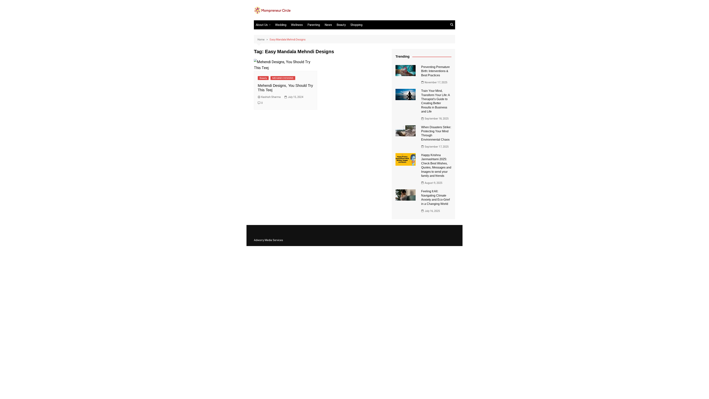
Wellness (297, 25)
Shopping (356, 25)
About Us (262, 25)
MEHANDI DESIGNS (282, 78)
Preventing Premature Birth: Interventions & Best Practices (435, 71)
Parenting (313, 25)
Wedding (280, 25)
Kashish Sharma (271, 97)
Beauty (341, 25)
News (328, 25)
